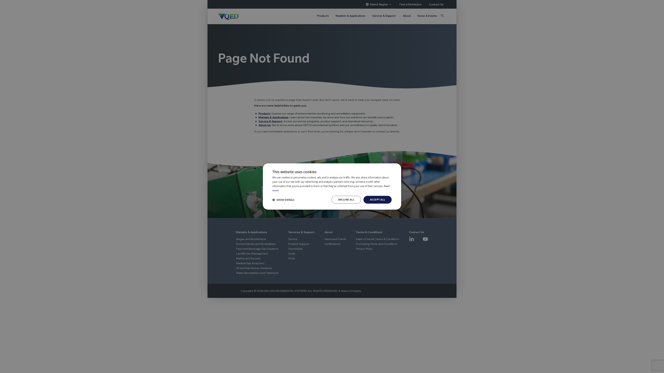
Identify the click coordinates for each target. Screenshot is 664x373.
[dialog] (332, 186)
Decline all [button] (346, 199)
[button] (283, 200)
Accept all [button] (377, 199)
